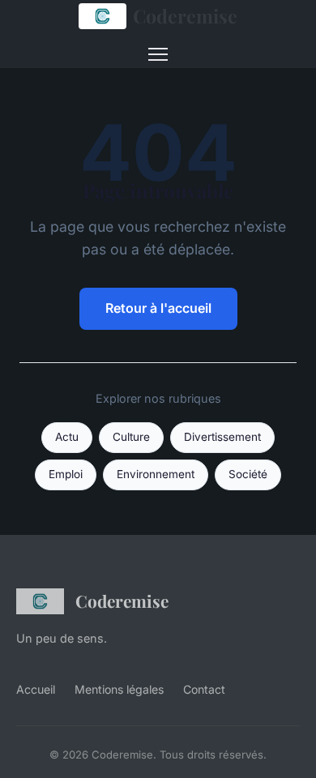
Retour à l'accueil (158, 308)
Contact (204, 689)
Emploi (66, 474)
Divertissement (222, 436)
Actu (67, 436)
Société (247, 474)
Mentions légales (119, 689)
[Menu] (158, 54)
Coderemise (185, 15)
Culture (131, 436)
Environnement (155, 474)
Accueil (35, 689)
